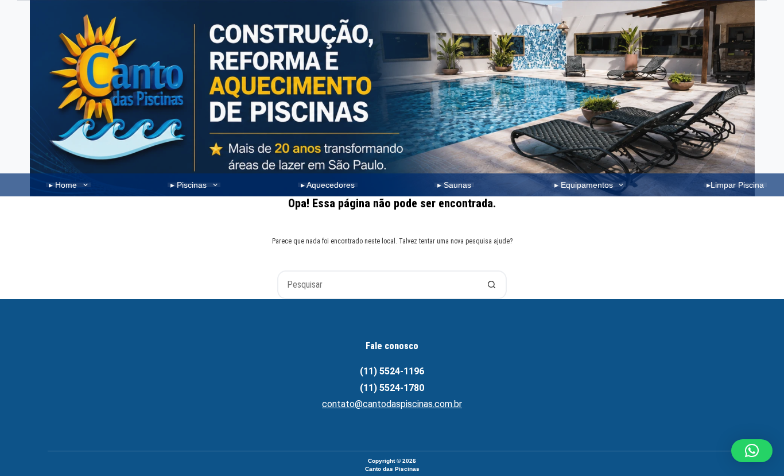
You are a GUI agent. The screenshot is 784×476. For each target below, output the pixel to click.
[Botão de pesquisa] (491, 284)
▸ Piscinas (188, 185)
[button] (752, 450)
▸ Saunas (454, 185)
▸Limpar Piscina (735, 185)
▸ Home (63, 185)
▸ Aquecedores (328, 185)
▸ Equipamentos (583, 185)
